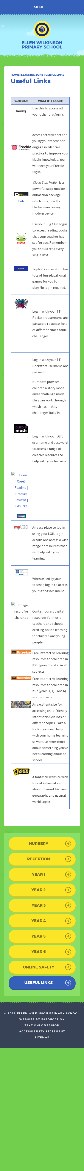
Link (21, 201)
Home (15, 75)
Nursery (38, 843)
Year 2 (38, 890)
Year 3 (39, 905)
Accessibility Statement (42, 1031)
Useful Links (54, 75)
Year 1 (38, 874)
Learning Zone (32, 75)
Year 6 (38, 951)
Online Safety (38, 967)
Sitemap (42, 1037)
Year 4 (38, 920)
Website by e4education (42, 1019)
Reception (38, 859)
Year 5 (38, 936)
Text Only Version (42, 1025)
